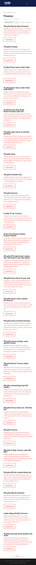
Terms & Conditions (25, 560)
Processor (9, 12)
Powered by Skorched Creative (18, 562)
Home (5, 12)
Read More (9, 40)
